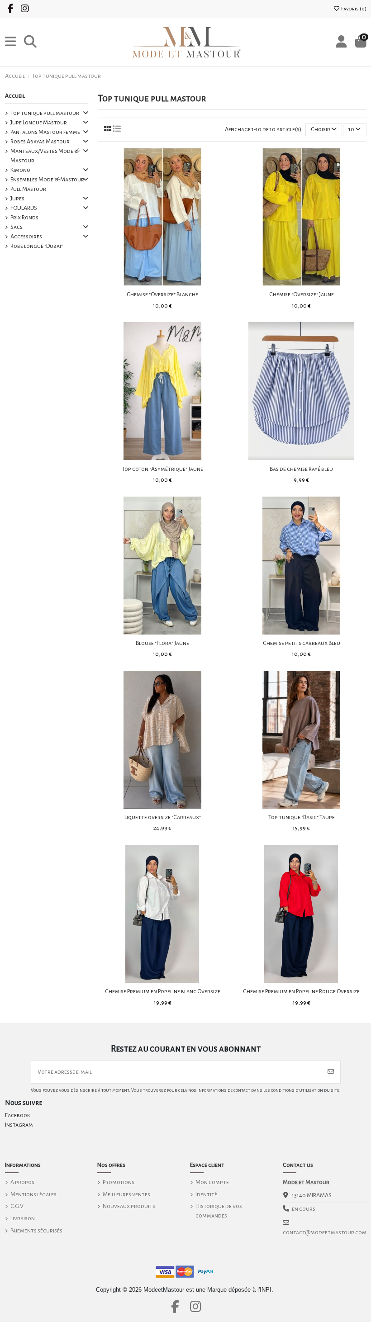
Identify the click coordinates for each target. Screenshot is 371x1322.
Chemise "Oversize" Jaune (301, 294)
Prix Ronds (24, 217)
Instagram (19, 1125)
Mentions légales (33, 1194)
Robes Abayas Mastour (40, 141)
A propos (22, 1182)
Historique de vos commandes (218, 1211)
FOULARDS (23, 208)
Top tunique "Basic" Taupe (301, 817)
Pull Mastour (28, 189)
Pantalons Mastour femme (45, 132)
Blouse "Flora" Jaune (162, 643)
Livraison (22, 1218)
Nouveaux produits (129, 1206)
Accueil (15, 96)
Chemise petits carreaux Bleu (301, 643)
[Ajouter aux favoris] (149, 282)
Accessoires (26, 236)
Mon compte (212, 1182)
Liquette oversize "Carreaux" (162, 817)
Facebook (17, 1115)
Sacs (16, 227)
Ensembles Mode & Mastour (47, 179)
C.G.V (17, 1206)
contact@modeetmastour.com (324, 1232)
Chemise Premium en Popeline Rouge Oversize (301, 991)
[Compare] (162, 282)
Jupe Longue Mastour (38, 122)
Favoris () (353, 8)
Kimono (20, 170)
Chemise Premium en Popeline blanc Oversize (162, 991)
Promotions (118, 1182)
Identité (206, 1194)
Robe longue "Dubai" (36, 246)
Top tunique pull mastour (44, 113)
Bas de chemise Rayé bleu (301, 469)
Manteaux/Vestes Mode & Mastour (44, 156)
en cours (303, 1209)
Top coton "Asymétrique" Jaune (162, 469)
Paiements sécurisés (36, 1230)
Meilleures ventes (126, 1194)
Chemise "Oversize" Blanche (162, 294)
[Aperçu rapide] (175, 282)
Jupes (17, 198)
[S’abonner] (330, 1072)
